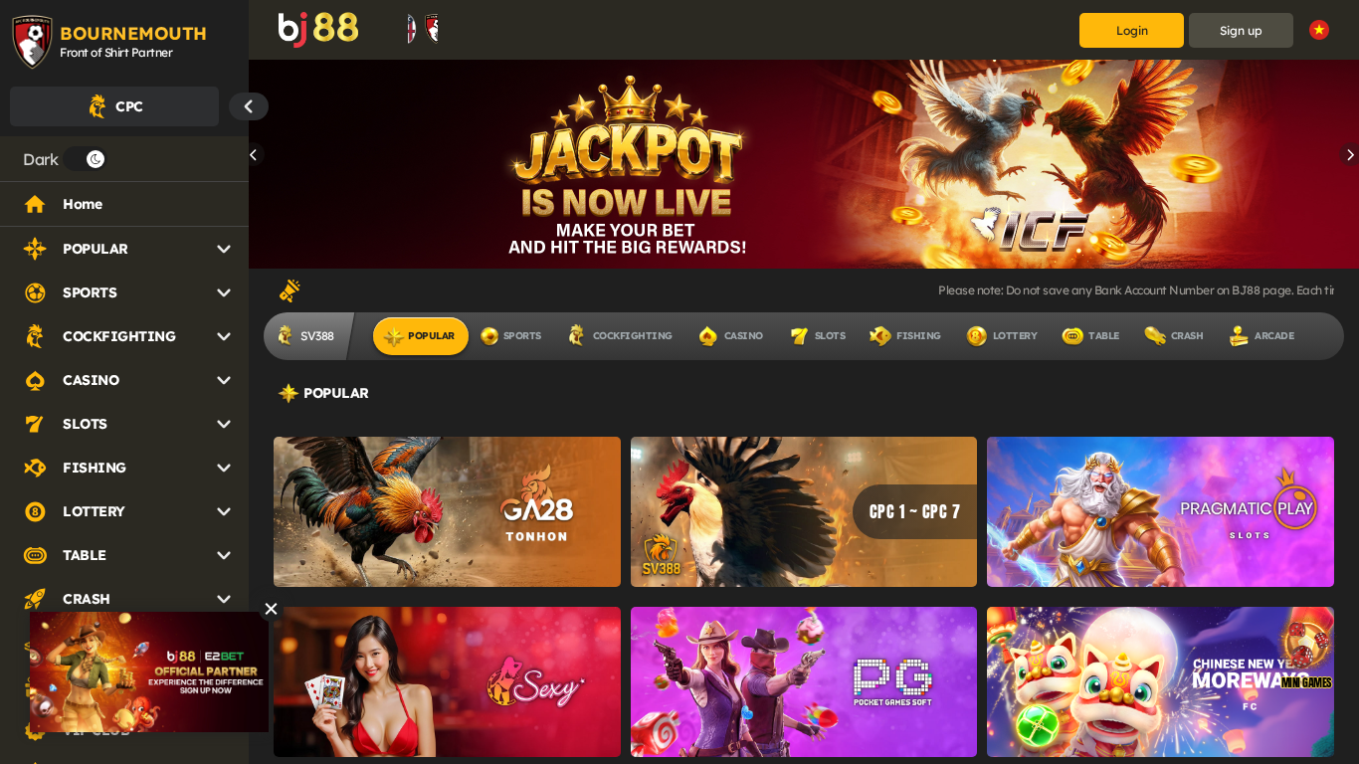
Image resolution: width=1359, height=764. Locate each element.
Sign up (1241, 30)
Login (1132, 30)
